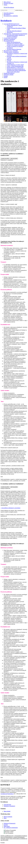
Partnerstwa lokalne (8, 74)
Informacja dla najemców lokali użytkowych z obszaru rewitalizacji (15, 44)
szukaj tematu (18, 10)
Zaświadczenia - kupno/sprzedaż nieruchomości (15, 33)
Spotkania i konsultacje (9, 39)
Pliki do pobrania (8, 816)
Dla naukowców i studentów (11, 15)
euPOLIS (9, 59)
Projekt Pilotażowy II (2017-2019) (15, 64)
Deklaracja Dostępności (9, 823)
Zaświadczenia (7, 804)
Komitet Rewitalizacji (9, 73)
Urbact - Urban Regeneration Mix (15, 66)
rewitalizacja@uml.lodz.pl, (7, 793)
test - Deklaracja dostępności (11, 827)
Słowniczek (10, 32)
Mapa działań (7, 811)
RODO (5, 77)
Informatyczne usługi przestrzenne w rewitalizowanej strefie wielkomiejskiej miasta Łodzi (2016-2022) (16, 70)
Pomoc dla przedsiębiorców (13, 42)
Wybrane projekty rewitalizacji (11, 52)
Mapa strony (7, 826)
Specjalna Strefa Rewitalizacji (14, 31)
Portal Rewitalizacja (9, 13)
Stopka (5, 4)
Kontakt (6, 76)
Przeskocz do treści (8, 3)
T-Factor (9, 60)
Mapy (5, 818)
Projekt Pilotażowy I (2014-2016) (15, 67)
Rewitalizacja (7, 14)
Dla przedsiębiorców (9, 40)
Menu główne (7, 2)
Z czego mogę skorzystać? (10, 38)
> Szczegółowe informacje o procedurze (10, 508)
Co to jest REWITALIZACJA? (11, 24)
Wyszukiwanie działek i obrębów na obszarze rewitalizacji (16, 35)
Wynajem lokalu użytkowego (14, 49)
